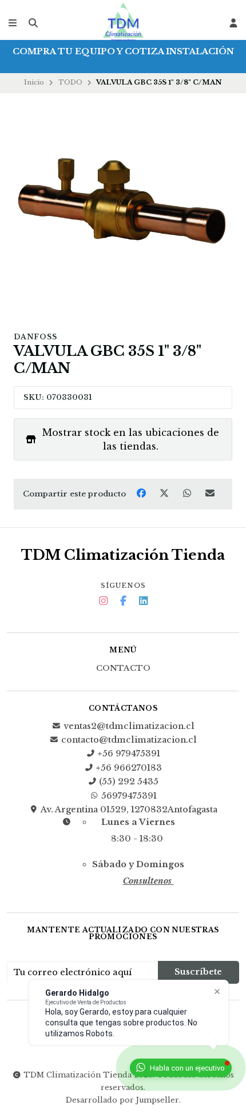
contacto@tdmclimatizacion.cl (129, 740)
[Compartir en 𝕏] (165, 493)
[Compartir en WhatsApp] (188, 493)
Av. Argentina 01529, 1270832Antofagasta (129, 810)
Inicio (34, 82)
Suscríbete (198, 972)
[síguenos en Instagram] (103, 601)
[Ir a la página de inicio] (123, 23)
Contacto (123, 668)
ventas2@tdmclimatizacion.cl (129, 726)
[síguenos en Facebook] (123, 601)
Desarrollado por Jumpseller (122, 1100)
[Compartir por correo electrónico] (210, 493)
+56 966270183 (129, 768)
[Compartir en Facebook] (142, 493)
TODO (70, 82)
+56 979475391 (129, 754)
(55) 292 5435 (128, 782)
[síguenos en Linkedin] (143, 601)
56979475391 (129, 796)
